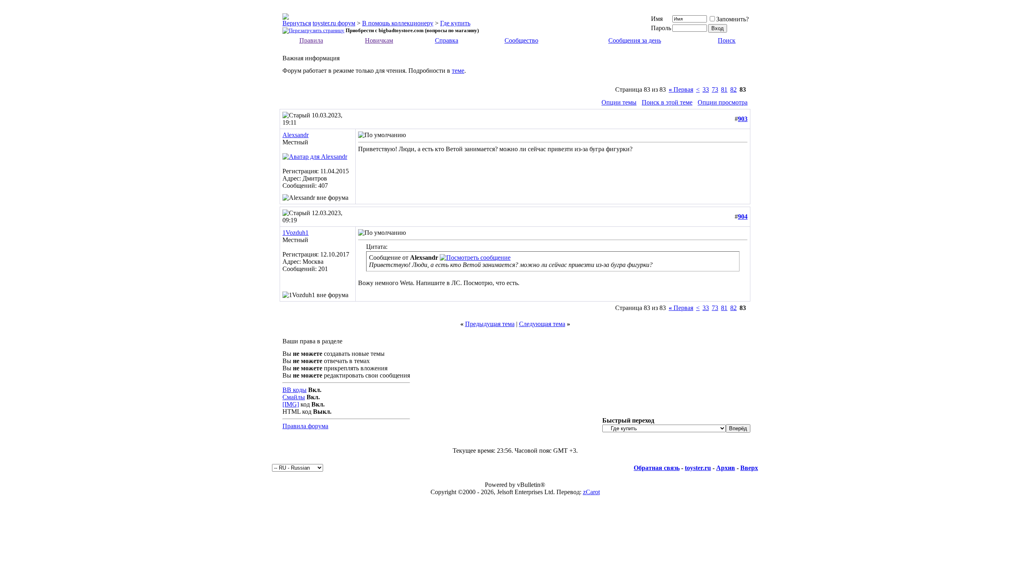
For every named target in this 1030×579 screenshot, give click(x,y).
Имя (657, 18)
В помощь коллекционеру (397, 23)
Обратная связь (657, 467)
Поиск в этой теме (667, 102)
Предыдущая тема (490, 323)
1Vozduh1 (295, 232)
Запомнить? (732, 19)
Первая (681, 89)
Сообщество (521, 40)
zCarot (591, 492)
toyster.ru (698, 467)
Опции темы (619, 102)
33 (705, 89)
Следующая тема (542, 323)
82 (733, 89)
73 (715, 89)
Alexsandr (295, 134)
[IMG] (290, 404)
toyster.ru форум (334, 23)
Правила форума (305, 426)
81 (724, 89)
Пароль (661, 28)
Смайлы (293, 397)
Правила (311, 40)
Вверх (749, 467)
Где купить (455, 23)
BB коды (294, 389)
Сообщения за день (634, 40)
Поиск (726, 40)
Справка (446, 40)
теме (458, 70)
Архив (725, 467)
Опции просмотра (723, 102)
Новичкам (379, 40)
